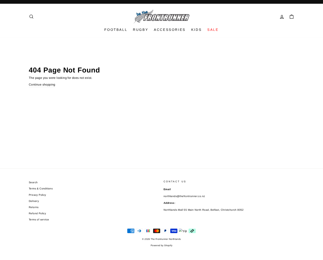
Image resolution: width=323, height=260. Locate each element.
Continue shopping (42, 84)
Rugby (140, 30)
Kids (196, 30)
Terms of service (39, 219)
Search (33, 182)
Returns (34, 207)
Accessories (170, 30)
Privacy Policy (37, 195)
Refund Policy (37, 213)
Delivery (34, 201)
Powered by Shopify (161, 245)
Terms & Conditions (41, 188)
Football (115, 30)
